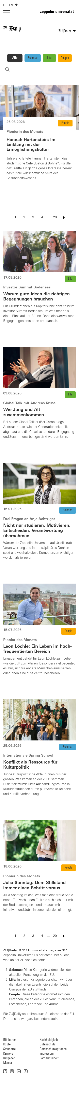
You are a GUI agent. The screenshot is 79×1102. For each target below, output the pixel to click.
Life (49, 58)
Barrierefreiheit (49, 1058)
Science (33, 58)
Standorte (9, 1049)
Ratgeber (9, 1058)
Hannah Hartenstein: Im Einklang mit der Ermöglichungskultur (30, 145)
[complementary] (16, 5)
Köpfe (7, 1044)
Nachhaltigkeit (49, 1040)
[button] (5, 1071)
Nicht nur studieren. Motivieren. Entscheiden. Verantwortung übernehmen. (36, 531)
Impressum (47, 1053)
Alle (14, 57)
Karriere (8, 1053)
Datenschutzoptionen (53, 1049)
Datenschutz (47, 1044)
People (65, 58)
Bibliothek (9, 1040)
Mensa (7, 1063)
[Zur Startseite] (58, 13)
